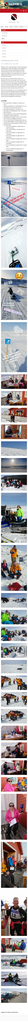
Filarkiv (15, 26)
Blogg (6, 26)
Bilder (11, 26)
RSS (4, 38)
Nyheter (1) (4, 35)
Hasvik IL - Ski (8, 63)
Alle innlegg (4, 32)
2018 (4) (4, 53)
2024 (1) (4, 45)
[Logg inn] (23, 11)
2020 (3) (4, 48)
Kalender (21, 26)
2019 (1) (4, 51)
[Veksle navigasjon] (26, 11)
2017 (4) (4, 56)
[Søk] (21, 11)
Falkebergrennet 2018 (9, 60)
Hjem (2, 26)
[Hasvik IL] (14, 4)
